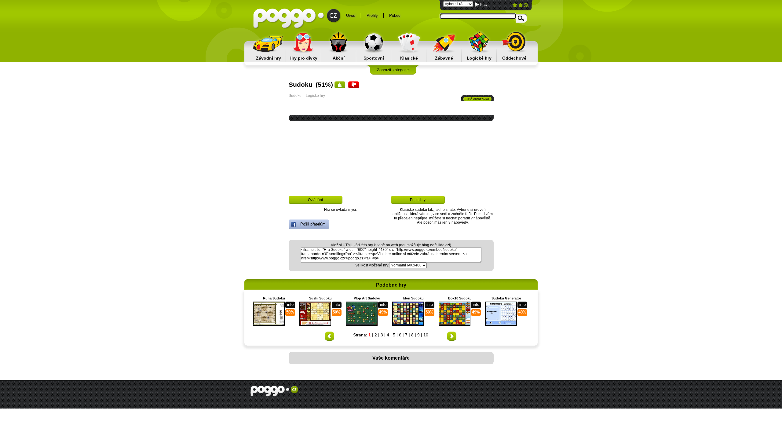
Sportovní (374, 58)
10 (425, 334)
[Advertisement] (216, 208)
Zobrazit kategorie (393, 70)
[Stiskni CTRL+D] (514, 6)
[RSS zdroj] (526, 6)
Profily (372, 15)
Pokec (394, 15)
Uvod (350, 15)
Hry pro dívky (303, 58)
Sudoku (295, 96)
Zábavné (444, 58)
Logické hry (479, 58)
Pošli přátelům (313, 224)
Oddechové (514, 58)
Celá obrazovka (477, 99)
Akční (339, 58)
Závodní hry (268, 58)
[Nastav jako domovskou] (520, 6)
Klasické (409, 58)
